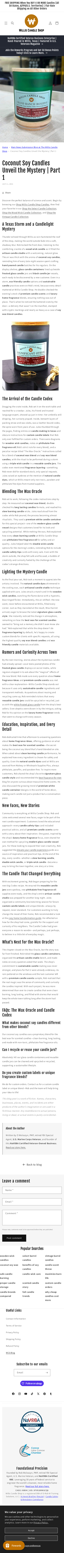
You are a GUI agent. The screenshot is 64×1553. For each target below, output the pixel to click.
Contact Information (16, 1318)
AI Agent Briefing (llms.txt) (32, 1496)
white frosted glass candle (27, 704)
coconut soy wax (9, 1264)
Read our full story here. (37, 1486)
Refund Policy (12, 1346)
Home (5, 147)
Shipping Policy (13, 1339)
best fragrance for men (50, 777)
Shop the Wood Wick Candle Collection (21, 212)
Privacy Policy (12, 1332)
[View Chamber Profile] (32, 1450)
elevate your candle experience (32, 849)
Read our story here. (16, 1147)
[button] (6, 23)
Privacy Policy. (40, 1522)
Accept (31, 1530)
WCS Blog (10, 1352)
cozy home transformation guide (25, 918)
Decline (31, 1538)
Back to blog (34, 1164)
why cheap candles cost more (52, 1296)
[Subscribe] (47, 1372)
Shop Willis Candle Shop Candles (32, 204)
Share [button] (8, 192)
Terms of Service (14, 1325)
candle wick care (31, 1274)
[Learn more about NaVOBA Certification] (32, 1422)
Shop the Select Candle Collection (39, 208)
